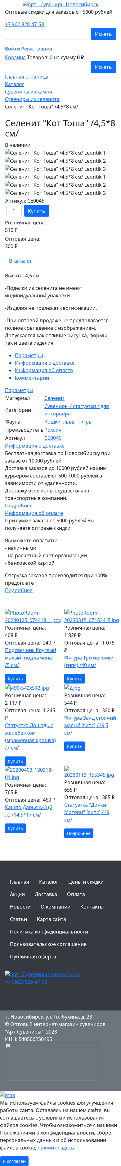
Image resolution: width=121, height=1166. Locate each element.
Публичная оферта (33, 956)
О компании (55, 906)
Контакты (92, 906)
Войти (12, 48)
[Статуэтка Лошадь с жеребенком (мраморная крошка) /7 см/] (31, 688)
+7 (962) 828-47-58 (26, 981)
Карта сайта (51, 919)
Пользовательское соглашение (48, 944)
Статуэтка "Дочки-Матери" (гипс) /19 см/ (86, 812)
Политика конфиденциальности (49, 931)
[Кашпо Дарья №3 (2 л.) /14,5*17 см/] (31, 773)
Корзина (15, 57)
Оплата (76, 894)
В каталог (20, 260)
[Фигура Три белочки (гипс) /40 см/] (90, 616)
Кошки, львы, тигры (68, 421)
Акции (17, 894)
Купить (36, 211)
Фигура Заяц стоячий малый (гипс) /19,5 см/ (90, 725)
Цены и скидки (86, 881)
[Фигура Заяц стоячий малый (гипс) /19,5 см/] (90, 688)
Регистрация (36, 48)
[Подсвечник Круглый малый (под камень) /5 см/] (31, 616)
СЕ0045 (52, 437)
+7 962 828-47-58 (24, 24)
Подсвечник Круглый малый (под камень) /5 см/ (30, 658)
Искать (103, 34)
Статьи (18, 919)
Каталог (48, 881)
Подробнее (19, 505)
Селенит (54, 398)
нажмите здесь (56, 1147)
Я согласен (14, 1161)
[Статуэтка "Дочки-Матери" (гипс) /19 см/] (90, 772)
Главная (19, 881)
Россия (52, 429)
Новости (20, 906)
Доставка (46, 894)
